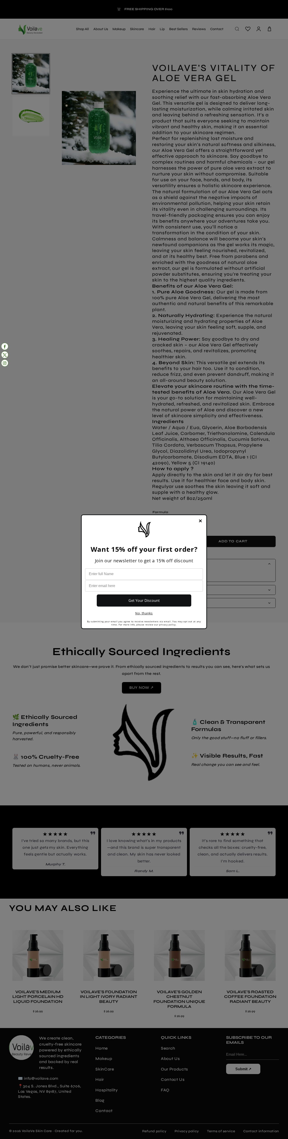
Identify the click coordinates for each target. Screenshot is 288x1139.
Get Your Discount (144, 600)
